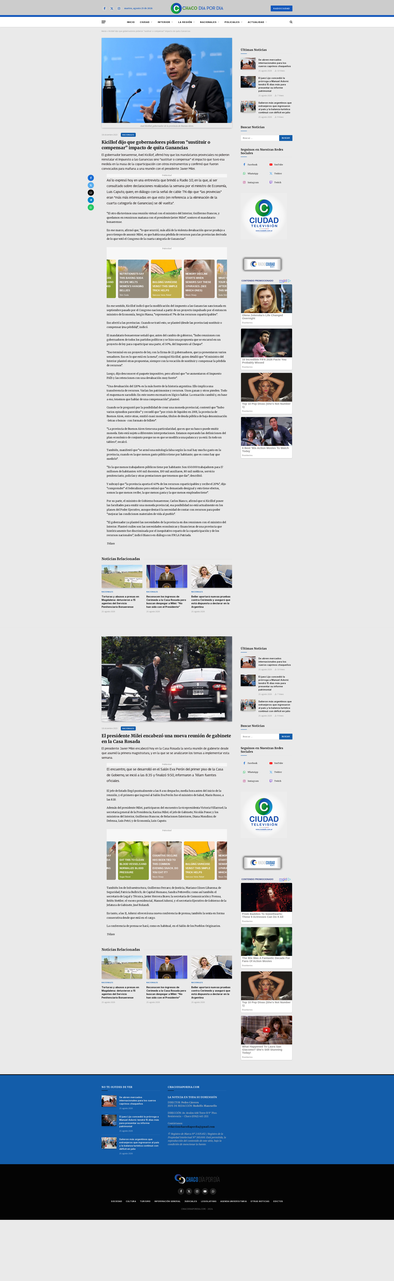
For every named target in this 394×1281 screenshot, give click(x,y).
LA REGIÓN (185, 22)
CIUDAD (145, 22)
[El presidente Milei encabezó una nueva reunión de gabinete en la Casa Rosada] (167, 679)
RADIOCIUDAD (281, 8)
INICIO (131, 22)
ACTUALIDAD (256, 22)
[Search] (290, 21)
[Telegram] (91, 200)
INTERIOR (164, 22)
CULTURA (131, 1201)
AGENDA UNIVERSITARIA (233, 1201)
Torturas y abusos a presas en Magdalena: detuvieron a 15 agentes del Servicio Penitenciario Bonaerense (120, 601)
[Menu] (104, 21)
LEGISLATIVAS (209, 1201)
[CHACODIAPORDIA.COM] (197, 8)
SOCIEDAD (116, 1201)
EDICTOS (278, 1201)
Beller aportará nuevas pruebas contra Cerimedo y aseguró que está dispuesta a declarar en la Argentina (210, 601)
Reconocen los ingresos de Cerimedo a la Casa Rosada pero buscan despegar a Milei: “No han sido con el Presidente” (166, 601)
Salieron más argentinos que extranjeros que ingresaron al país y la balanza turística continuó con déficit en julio (275, 107)
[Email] (91, 193)
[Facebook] (91, 178)
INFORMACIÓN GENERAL (167, 1201)
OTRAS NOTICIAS (260, 1201)
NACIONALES (208, 22)
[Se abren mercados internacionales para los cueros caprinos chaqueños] (248, 63)
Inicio (104, 31)
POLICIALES (232, 22)
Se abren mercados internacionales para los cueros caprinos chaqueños (274, 63)
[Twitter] (91, 185)
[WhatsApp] (91, 207)
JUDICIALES (191, 1201)
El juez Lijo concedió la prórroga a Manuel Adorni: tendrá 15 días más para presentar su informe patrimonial (273, 84)
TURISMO (145, 1201)
